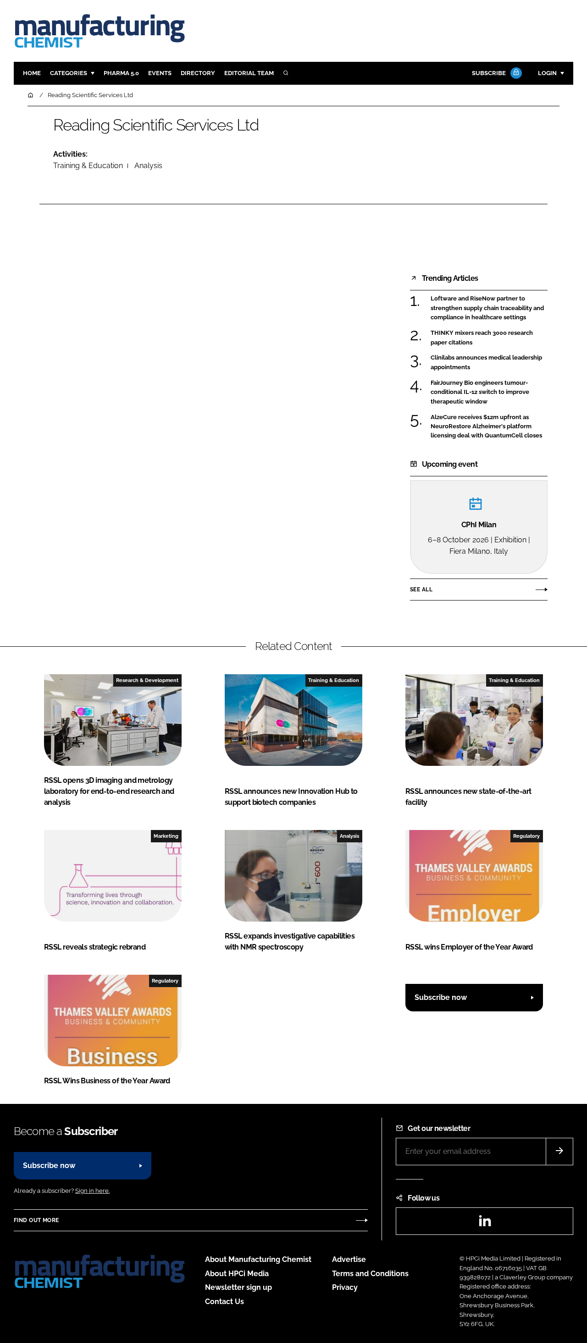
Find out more (36, 1220)
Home (32, 73)
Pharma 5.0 (121, 73)
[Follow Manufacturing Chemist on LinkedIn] (484, 1223)
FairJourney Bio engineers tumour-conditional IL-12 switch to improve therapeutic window (480, 391)
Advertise (349, 1259)
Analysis (148, 165)
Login (547, 73)
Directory (198, 73)
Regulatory (526, 836)
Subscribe (489, 73)
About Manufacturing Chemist (258, 1259)
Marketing (166, 836)
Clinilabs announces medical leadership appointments (486, 362)
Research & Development (147, 680)
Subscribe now (441, 997)
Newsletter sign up (238, 1287)
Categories (68, 73)
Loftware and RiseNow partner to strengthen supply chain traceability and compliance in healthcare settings (487, 308)
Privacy (345, 1287)
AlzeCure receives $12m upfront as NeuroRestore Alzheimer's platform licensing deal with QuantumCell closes (486, 427)
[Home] (31, 95)
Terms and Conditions (370, 1273)
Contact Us (224, 1301)
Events (160, 73)
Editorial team (249, 73)
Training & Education (88, 165)
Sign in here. (92, 1190)
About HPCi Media (237, 1273)
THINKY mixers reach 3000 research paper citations (482, 336)
